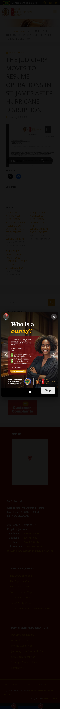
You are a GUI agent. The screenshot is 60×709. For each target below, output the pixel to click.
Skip (48, 390)
